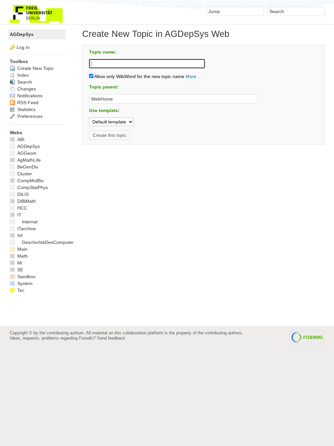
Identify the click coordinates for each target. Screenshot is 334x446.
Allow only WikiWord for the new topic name (138, 76)
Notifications (29, 95)
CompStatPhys (32, 187)
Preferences (29, 116)
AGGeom (26, 153)
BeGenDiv (27, 166)
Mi (19, 262)
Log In (23, 47)
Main (21, 249)
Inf (19, 235)
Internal (30, 221)
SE (19, 269)
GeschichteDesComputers (49, 242)
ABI (20, 139)
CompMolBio (30, 180)
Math (22, 256)
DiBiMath (26, 201)
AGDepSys (22, 34)
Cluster (24, 173)
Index (22, 75)
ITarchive (26, 228)
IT (19, 214)
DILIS (22, 194)
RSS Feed (27, 102)
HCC (21, 208)
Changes (26, 88)
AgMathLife (28, 160)
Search (24, 82)
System (24, 283)
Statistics (26, 109)
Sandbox (26, 276)
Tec (20, 290)
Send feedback (111, 338)
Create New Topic (35, 68)
